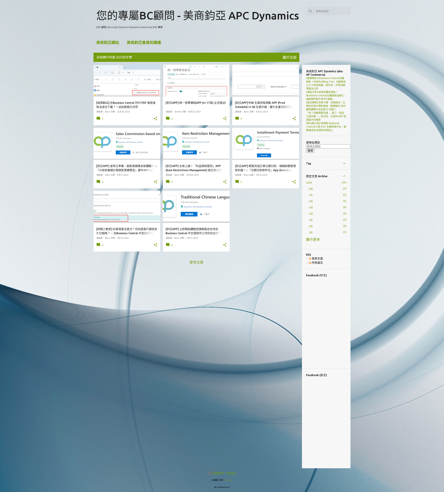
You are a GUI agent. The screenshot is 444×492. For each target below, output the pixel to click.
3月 (311, 220)
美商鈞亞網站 (107, 42)
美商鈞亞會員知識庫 (144, 42)
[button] (155, 118)
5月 (311, 207)
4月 (311, 213)
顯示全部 (290, 57)
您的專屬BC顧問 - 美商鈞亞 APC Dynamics (197, 15)
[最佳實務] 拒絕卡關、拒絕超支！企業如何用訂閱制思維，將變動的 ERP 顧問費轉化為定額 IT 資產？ (326, 106)
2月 (311, 226)
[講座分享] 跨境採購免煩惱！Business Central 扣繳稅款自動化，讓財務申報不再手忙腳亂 (326, 95)
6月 (311, 201)
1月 (311, 232)
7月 (311, 195)
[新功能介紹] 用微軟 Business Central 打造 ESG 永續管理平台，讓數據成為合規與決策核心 (326, 127)
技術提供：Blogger (224, 473)
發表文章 (317, 258)
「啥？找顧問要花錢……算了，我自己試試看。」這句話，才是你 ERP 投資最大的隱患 (326, 116)
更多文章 (196, 262)
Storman (229, 480)
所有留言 (317, 262)
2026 (309, 182)
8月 (311, 188)
